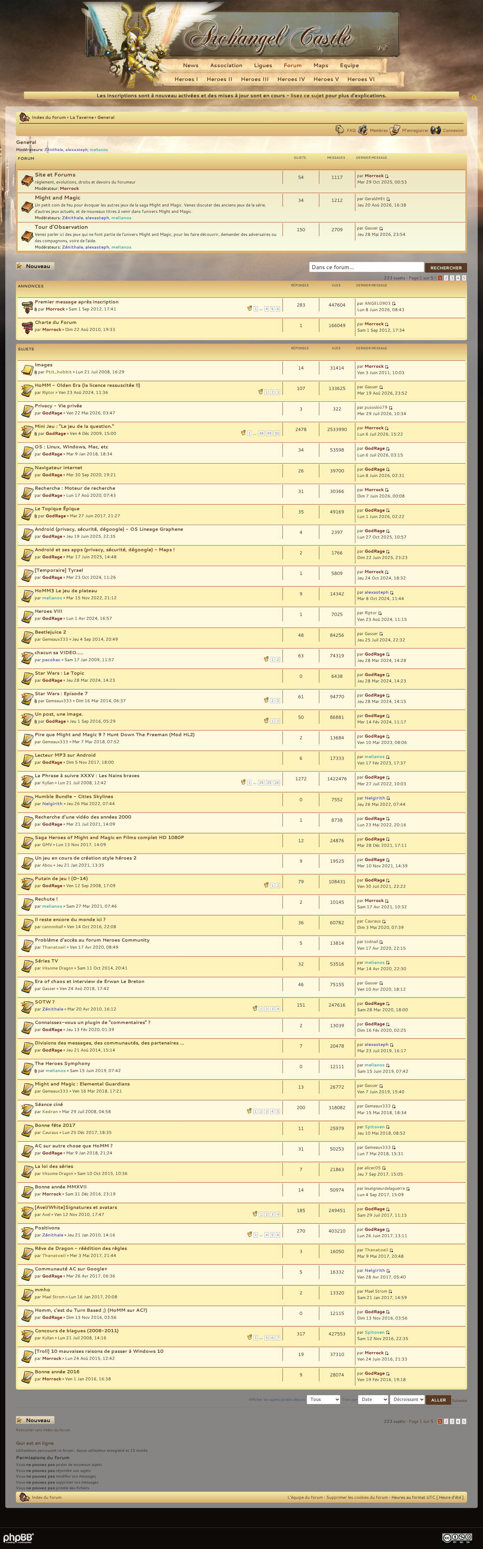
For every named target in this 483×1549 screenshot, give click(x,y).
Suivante (459, 1400)
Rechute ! (46, 899)
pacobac (51, 659)
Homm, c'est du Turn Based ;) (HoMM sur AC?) (91, 1310)
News (191, 65)
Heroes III (255, 78)
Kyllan (48, 782)
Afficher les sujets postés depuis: (278, 1399)
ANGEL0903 (378, 303)
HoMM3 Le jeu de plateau (66, 590)
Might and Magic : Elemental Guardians (82, 1084)
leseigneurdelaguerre (385, 1188)
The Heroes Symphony (62, 1063)
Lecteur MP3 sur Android (65, 755)
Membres (379, 130)
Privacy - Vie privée (58, 405)
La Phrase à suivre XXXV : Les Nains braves (87, 775)
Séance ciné (49, 1104)
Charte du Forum (56, 322)
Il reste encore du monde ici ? (70, 919)
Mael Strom (53, 1296)
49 (269, 433)
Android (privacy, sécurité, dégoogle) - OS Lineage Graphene (109, 529)
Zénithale (53, 149)
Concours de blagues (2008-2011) (77, 1330)
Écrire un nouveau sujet (33, 266)
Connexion (453, 130)
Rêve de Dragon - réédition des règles (81, 1248)
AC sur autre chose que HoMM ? (74, 1145)
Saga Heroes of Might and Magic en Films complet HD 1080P (109, 837)
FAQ (351, 130)
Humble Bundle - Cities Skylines (74, 796)
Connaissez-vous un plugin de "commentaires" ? (93, 1022)
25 (269, 782)
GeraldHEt (375, 198)
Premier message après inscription (76, 301)
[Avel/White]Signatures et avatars (76, 1207)
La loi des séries (54, 1166)
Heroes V (326, 78)
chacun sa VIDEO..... (59, 652)
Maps (320, 65)
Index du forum (49, 117)
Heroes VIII (48, 611)
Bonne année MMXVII (61, 1186)
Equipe (349, 65)
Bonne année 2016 (57, 1371)
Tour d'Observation (61, 226)
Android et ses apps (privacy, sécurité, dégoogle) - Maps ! (105, 549)
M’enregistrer (415, 130)
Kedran (50, 1111)
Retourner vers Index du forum (43, 1429)
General (106, 117)
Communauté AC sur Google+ (71, 1268)
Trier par (350, 1399)
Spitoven (375, 1126)
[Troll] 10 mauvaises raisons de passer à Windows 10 (99, 1351)
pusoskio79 (376, 407)
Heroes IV (291, 78)
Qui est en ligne (35, 1443)
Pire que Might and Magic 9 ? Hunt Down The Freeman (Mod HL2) (115, 734)
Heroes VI (361, 78)
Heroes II (219, 78)
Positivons (47, 1227)
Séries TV (46, 960)
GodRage (52, 412)
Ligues (263, 65)
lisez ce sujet (307, 95)
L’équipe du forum (305, 1497)
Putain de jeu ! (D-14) (61, 878)
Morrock (69, 188)
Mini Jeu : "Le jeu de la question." (74, 426)
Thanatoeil (54, 947)
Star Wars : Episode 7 (61, 693)
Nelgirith (52, 803)
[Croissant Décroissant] (421, 1399)
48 (261, 433)
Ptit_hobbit (59, 371)
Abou (47, 865)
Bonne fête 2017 (55, 1125)
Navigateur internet (58, 467)
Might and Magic (58, 197)
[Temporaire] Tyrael (59, 570)
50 (277, 433)
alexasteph (76, 149)
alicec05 (373, 1167)
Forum (293, 65)
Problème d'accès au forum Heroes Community (92, 940)
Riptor (48, 392)
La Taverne (82, 117)
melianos (99, 149)
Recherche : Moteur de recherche (75, 488)
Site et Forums (55, 174)
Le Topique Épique (57, 508)
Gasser (371, 228)
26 (277, 782)
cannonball (52, 926)
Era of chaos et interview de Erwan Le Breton (89, 981)
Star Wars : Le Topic (59, 673)
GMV (47, 844)
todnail (371, 941)
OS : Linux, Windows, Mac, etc (71, 446)
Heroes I (186, 78)
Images (43, 364)
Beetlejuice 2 (50, 632)
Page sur (421, 277)
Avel (46, 1214)
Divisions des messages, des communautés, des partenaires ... (109, 1043)
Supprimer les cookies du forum (357, 1497)
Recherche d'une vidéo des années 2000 (83, 817)
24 (261, 782)
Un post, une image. (59, 714)
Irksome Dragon (57, 968)
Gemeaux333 (55, 639)
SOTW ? (45, 1001)
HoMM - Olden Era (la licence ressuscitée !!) (87, 385)
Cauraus (373, 921)
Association (226, 65)
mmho (42, 1289)
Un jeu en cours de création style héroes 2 (85, 858)
